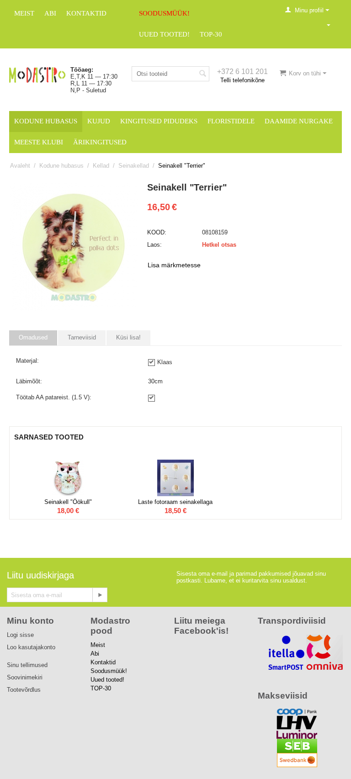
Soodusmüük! (164, 13)
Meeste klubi (38, 142)
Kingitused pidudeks (158, 121)
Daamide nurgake (299, 121)
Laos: (154, 244)
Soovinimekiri (25, 677)
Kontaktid (86, 13)
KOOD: (156, 232)
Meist (24, 13)
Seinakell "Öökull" (68, 501)
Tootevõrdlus (24, 689)
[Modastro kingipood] (37, 74)
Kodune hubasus (45, 121)
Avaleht (20, 165)
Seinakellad (133, 165)
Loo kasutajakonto (31, 647)
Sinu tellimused (27, 665)
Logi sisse (20, 634)
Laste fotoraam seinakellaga (175, 501)
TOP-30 (211, 34)
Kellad (101, 165)
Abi (50, 13)
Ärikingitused (100, 142)
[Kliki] (99, 595)
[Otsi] (202, 74)
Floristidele (231, 121)
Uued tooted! (164, 34)
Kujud (98, 121)
